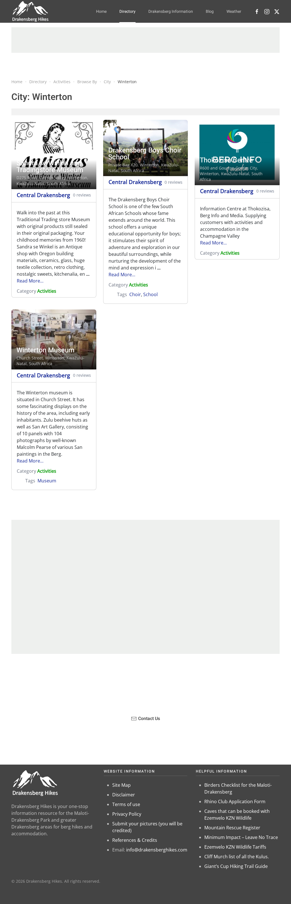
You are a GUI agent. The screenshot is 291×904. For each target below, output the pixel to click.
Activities (46, 291)
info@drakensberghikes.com (156, 850)
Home (101, 11)
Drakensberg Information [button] (170, 11)
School (150, 294)
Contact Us (149, 718)
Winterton (77, 177)
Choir (135, 294)
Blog (210, 11)
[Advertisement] (145, 40)
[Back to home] (30, 11)
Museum (47, 481)
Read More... (30, 281)
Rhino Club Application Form (234, 801)
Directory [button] (127, 11)
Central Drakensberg (43, 195)
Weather (233, 11)
